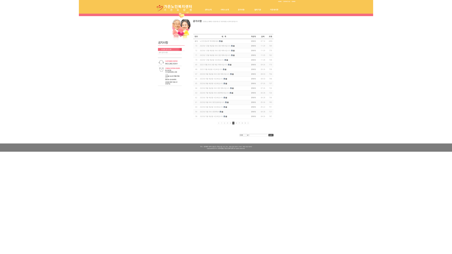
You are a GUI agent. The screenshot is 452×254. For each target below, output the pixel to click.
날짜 (262, 36)
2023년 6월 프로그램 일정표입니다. (212, 102)
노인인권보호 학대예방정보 (209, 41)
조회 (270, 36)
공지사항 (241, 10)
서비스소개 (225, 10)
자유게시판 (274, 10)
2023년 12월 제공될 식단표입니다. (212, 60)
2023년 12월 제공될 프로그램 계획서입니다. (215, 46)
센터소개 (208, 10)
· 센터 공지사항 (163, 52)
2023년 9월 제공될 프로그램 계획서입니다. (215, 74)
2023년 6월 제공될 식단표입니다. (211, 107)
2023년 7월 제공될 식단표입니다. (211, 97)
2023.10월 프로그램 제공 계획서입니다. (214, 64)
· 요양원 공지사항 (165, 49)
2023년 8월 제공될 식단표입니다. (211, 83)
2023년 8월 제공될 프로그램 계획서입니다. (215, 88)
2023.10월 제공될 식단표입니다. (211, 69)
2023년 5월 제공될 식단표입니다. (211, 116)
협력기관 (257, 10)
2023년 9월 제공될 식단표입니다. (211, 79)
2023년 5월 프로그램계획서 (209, 112)
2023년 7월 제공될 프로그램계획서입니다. (214, 93)
